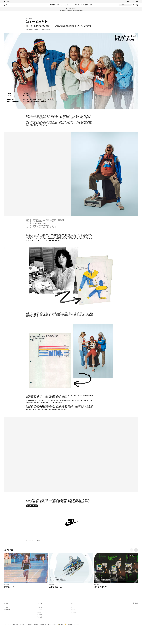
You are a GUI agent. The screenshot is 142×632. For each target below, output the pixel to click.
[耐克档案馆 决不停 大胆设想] (116, 570)
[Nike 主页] (6, 5)
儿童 (66, 5)
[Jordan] (4, 1)
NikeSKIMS (78, 5)
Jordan (72, 5)
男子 (58, 5)
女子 (62, 5)
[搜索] (120, 5)
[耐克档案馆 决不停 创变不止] (71, 570)
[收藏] (134, 5)
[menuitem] (129, 1)
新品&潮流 (52, 5)
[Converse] (8, 1)
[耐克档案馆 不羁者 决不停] (26, 570)
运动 (91, 5)
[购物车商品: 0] (137, 5)
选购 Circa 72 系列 (32, 506)
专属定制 (85, 5)
